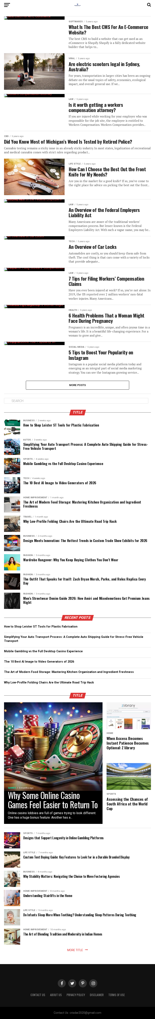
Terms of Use (116, 995)
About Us (56, 995)
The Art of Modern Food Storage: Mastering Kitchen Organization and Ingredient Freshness (69, 672)
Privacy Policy (76, 995)
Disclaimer (97, 995)
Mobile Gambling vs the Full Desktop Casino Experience (43, 651)
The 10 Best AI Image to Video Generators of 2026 (39, 661)
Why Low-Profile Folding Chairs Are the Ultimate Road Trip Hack (49, 682)
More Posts (77, 385)
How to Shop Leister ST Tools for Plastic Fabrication (41, 626)
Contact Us (37, 995)
